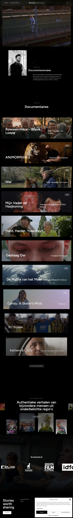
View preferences (65, 512)
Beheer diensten (40, 508)
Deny (53, 512)
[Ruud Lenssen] (36, 3)
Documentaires (14, 2)
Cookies (49, 515)
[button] (70, 499)
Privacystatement (55, 515)
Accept (41, 512)
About (6, 2)
